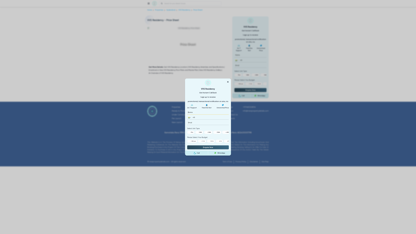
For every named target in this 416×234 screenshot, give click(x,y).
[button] (189, 117)
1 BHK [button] (200, 132)
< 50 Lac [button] (193, 141)
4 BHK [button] (227, 132)
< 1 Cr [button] (203, 141)
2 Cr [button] (220, 141)
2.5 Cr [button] (229, 141)
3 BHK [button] (218, 132)
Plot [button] (192, 132)
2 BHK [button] (209, 132)
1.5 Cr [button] (212, 141)
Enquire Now (208, 147)
